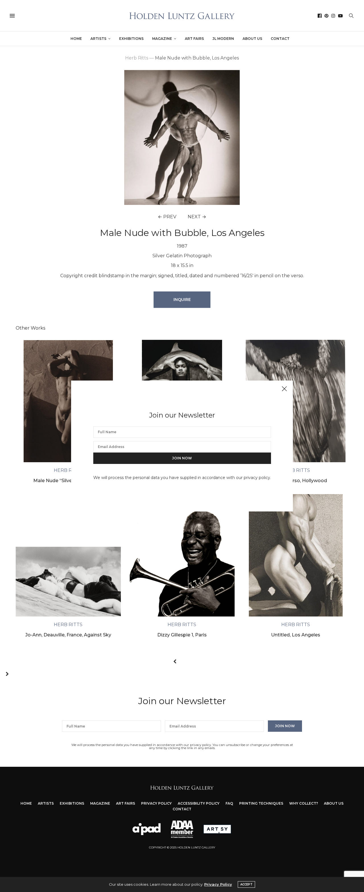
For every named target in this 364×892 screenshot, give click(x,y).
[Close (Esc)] (284, 389)
